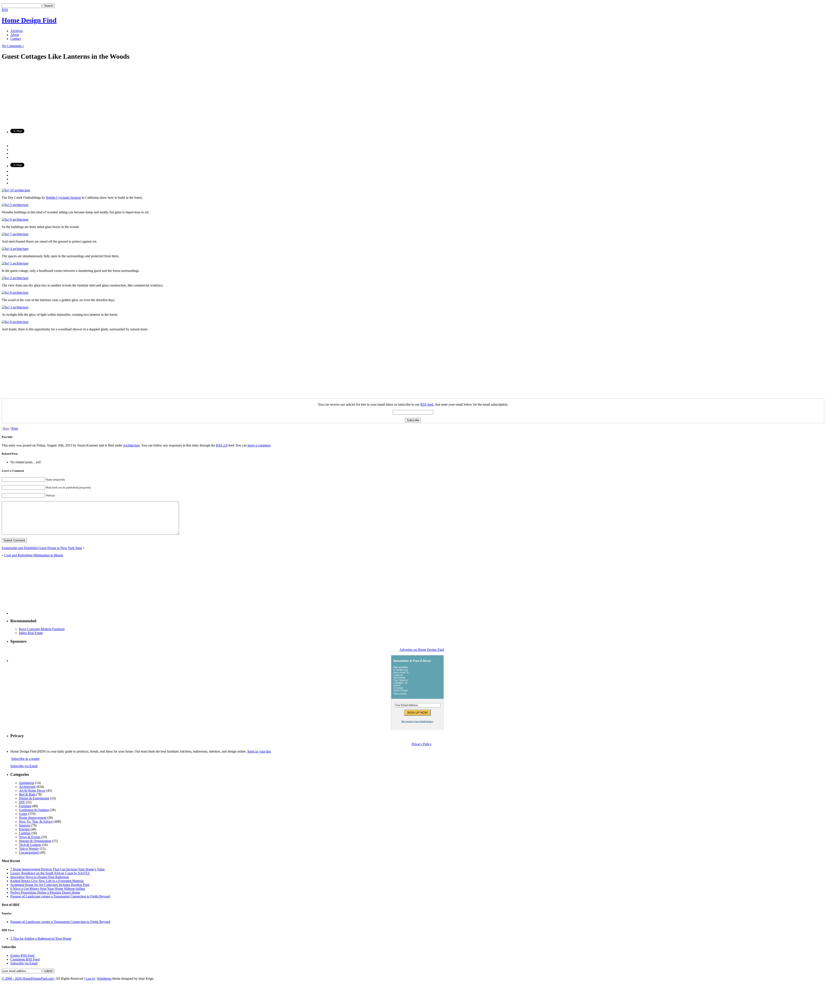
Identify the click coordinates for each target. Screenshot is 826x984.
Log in (90, 978)
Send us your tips (259, 751)
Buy (6, 428)
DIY (22, 802)
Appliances (26, 783)
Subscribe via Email (23, 766)
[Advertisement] (131, 95)
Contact (15, 38)
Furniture (25, 806)
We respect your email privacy (417, 721)
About (14, 35)
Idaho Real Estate (31, 633)
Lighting (25, 833)
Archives (16, 31)
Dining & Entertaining (34, 798)
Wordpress (104, 978)
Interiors (24, 825)
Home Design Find (29, 20)
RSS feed (426, 404)
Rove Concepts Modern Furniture (42, 629)
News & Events (29, 837)
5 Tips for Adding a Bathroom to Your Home (40, 938)
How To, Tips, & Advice (36, 821)
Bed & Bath (27, 794)
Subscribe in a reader (25, 759)
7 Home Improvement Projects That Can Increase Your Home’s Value (57, 869)
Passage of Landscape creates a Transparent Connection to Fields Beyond (60, 896)
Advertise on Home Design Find (421, 649)
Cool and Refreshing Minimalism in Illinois (33, 555)
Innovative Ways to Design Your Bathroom (39, 877)
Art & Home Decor (32, 790)
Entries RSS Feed (22, 955)
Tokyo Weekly (29, 848)
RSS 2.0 (221, 445)
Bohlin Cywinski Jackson (63, 197)
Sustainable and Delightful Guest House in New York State (42, 548)
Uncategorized (29, 852)
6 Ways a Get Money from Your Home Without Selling (47, 888)
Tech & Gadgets (30, 845)
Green (23, 814)
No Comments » (13, 46)
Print (14, 428)
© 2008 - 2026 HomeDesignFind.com (28, 978)
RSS (5, 10)
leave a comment (259, 445)
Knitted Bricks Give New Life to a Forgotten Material (46, 881)
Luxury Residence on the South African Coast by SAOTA (50, 873)
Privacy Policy (421, 744)
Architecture (131, 445)
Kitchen (24, 829)
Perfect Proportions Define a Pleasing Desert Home (45, 892)
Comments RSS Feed (25, 959)
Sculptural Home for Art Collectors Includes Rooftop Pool (49, 885)
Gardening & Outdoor (34, 810)
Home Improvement (32, 817)
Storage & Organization (35, 841)
